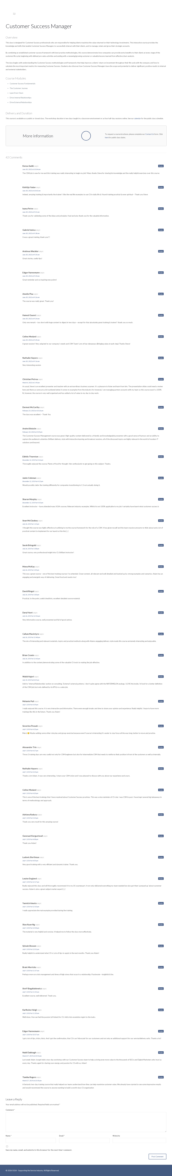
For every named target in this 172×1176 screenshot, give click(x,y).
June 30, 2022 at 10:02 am (31, 191)
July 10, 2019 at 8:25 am (30, 680)
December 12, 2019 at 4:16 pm (32, 460)
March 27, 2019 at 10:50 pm (32, 1081)
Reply (161, 166)
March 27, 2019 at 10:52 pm (32, 1056)
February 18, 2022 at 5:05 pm (32, 432)
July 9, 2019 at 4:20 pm (30, 793)
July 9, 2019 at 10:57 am (30, 1035)
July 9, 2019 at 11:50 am (30, 1013)
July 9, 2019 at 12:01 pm (30, 949)
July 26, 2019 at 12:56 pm (31, 616)
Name (9, 1136)
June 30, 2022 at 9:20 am (31, 340)
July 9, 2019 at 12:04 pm (30, 928)
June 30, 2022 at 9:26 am (31, 297)
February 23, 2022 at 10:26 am (32, 411)
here (106, 137)
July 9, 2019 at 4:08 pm (30, 839)
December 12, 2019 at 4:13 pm (32, 481)
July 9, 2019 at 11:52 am (30, 992)
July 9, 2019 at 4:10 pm (30, 818)
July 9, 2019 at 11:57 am (30, 971)
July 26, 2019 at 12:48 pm (31, 637)
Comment (10, 1110)
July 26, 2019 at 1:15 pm (30, 524)
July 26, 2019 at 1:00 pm (30, 595)
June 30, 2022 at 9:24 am (31, 319)
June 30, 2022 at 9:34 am (31, 276)
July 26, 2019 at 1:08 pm (30, 549)
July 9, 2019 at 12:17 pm (30, 882)
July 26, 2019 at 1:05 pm (30, 570)
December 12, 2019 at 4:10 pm (32, 503)
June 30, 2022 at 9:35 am (31, 255)
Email (62, 1136)
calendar (137, 118)
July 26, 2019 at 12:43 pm (31, 659)
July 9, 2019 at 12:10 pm (30, 907)
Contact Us (149, 134)
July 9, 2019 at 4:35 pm (30, 729)
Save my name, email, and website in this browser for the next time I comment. (39, 1150)
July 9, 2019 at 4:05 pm (30, 861)
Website (116, 1136)
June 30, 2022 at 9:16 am (31, 361)
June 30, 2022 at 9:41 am (31, 212)
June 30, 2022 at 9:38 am (31, 233)
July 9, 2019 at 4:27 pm (30, 751)
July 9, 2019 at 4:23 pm (30, 772)
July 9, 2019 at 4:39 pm (30, 705)
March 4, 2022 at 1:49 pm (31, 383)
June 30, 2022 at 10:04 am (31, 169)
